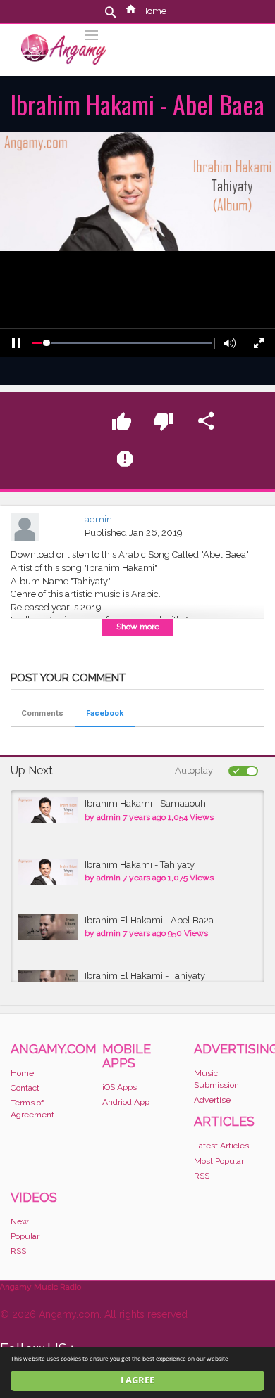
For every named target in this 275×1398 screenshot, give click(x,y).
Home (153, 11)
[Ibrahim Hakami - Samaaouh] (48, 810)
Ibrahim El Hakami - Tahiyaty (145, 975)
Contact (25, 1088)
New (20, 1221)
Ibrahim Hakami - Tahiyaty (140, 864)
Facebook (104, 713)
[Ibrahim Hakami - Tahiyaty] (48, 872)
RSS (201, 1176)
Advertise (212, 1100)
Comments (42, 713)
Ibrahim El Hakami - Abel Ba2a (149, 920)
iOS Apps (119, 1087)
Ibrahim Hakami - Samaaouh (145, 803)
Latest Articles (221, 1145)
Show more (137, 626)
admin (98, 519)
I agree (137, 1380)
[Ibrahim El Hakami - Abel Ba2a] (48, 927)
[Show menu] (92, 33)
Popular (25, 1236)
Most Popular (219, 1161)
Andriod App (125, 1102)
